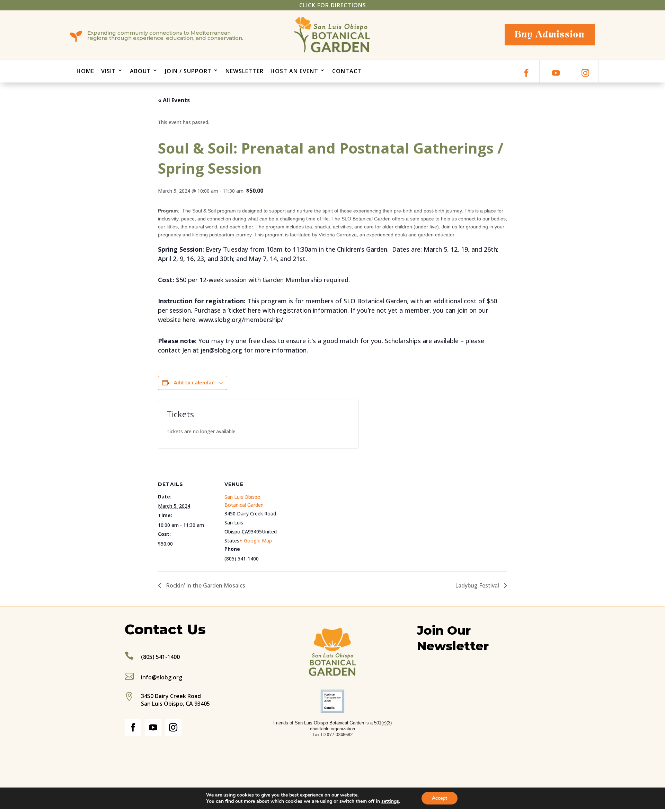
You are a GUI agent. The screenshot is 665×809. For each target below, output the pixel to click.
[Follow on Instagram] (585, 72)
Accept (439, 798)
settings (390, 801)
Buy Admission (550, 34)
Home (85, 71)
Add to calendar (194, 382)
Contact (347, 71)
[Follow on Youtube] (556, 72)
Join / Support (188, 71)
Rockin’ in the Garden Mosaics (205, 585)
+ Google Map (255, 540)
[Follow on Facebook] (526, 72)
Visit (108, 71)
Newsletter (244, 71)
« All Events (174, 100)
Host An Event (294, 71)
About (140, 71)
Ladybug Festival (477, 585)
